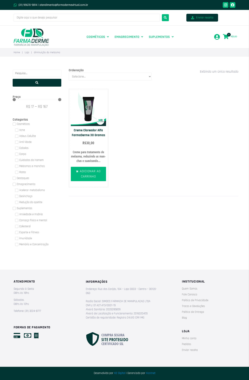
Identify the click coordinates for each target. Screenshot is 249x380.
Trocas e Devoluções (193, 306)
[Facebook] (232, 5)
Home (17, 52)
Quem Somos (189, 288)
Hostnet (150, 373)
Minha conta (189, 338)
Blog (184, 318)
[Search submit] (165, 17)
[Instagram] (225, 5)
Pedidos (186, 344)
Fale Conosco (189, 294)
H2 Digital (119, 373)
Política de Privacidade (195, 300)
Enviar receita (190, 350)
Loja (27, 52)
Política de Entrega (193, 312)
